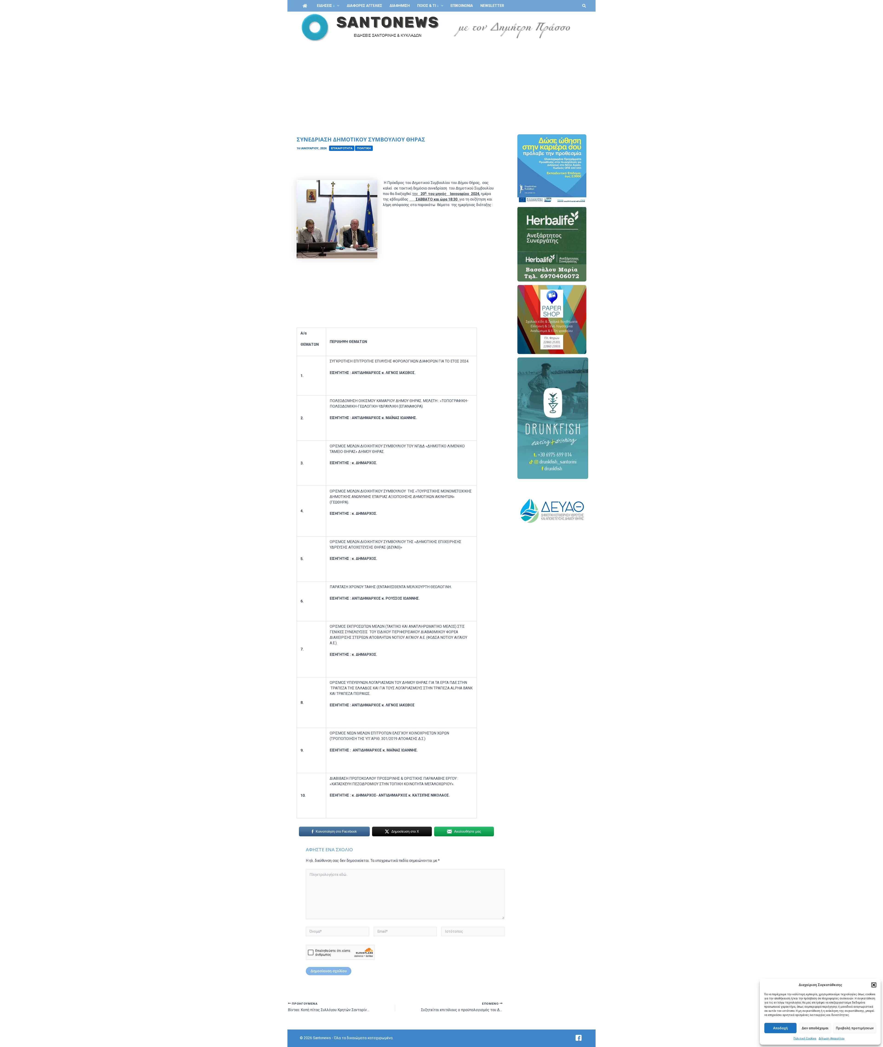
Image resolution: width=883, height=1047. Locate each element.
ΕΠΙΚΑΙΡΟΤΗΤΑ (342, 148)
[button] (874, 985)
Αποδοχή (780, 1028)
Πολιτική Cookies (805, 1038)
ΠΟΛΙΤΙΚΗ (364, 148)
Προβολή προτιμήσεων (855, 1028)
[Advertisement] (441, 78)
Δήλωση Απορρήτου (832, 1038)
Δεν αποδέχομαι (815, 1028)
